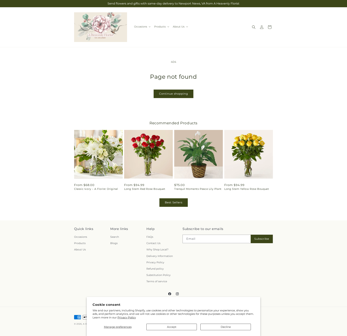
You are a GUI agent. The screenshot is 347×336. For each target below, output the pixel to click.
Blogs (114, 243)
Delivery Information (159, 256)
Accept (171, 327)
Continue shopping (173, 93)
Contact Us (153, 243)
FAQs (149, 236)
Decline (226, 327)
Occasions (80, 236)
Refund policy (155, 268)
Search (114, 236)
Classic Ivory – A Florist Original (96, 189)
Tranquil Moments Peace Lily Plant (198, 189)
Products (80, 243)
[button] (142, 26)
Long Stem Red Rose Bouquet (144, 189)
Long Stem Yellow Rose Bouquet (246, 189)
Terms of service (156, 281)
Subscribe (261, 238)
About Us (80, 249)
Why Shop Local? (157, 249)
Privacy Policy (126, 317)
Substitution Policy (158, 275)
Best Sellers (173, 202)
